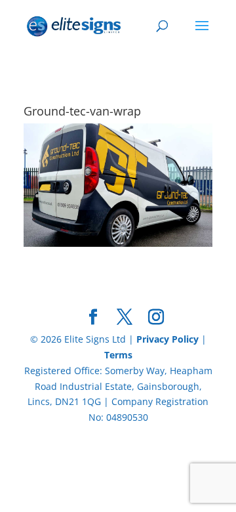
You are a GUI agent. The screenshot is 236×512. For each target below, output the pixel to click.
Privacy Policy (167, 339)
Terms (118, 355)
